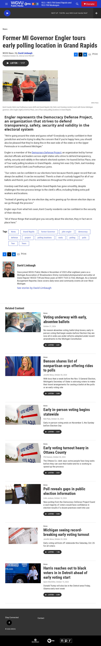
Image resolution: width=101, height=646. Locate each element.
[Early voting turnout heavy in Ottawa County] (23, 453)
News (5, 29)
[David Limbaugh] (8, 269)
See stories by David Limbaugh (34, 287)
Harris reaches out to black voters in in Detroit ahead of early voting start (65, 573)
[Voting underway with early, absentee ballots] (23, 322)
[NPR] (66, 641)
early (61, 238)
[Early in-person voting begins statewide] (23, 415)
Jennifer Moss (48, 375)
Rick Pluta (46, 419)
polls (84, 238)
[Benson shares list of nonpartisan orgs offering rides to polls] (23, 366)
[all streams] (97, 13)
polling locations (45, 238)
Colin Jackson (48, 498)
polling (72, 238)
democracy (83, 232)
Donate (90, 4)
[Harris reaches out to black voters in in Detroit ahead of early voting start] (23, 573)
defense (14, 238)
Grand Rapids (28, 232)
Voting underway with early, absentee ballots (65, 319)
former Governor (48, 232)
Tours (24, 243)
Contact (41, 618)
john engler (67, 232)
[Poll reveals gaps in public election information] (23, 494)
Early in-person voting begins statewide (66, 412)
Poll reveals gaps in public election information (64, 491)
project (28, 238)
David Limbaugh (25, 53)
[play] (7, 13)
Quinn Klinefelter (49, 582)
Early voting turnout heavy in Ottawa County (66, 450)
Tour (13, 243)
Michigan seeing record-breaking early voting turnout (66, 532)
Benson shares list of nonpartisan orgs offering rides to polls (68, 366)
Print (95, 53)
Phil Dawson (47, 457)
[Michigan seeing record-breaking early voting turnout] (23, 535)
